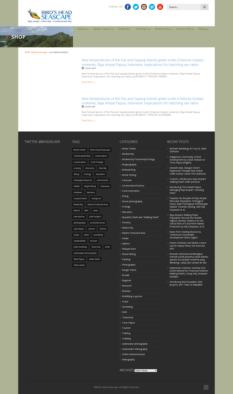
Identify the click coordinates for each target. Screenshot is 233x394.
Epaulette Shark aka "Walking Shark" (140, 217)
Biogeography (129, 164)
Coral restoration (130, 190)
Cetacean (127, 180)
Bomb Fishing (129, 174)
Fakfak (76, 186)
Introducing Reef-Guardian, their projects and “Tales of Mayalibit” (186, 283)
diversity (103, 168)
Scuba (125, 301)
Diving (125, 196)
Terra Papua (128, 322)
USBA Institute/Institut (133, 354)
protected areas (97, 222)
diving (76, 174)
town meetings (80, 247)
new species (79, 216)
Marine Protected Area (98, 204)
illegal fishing (90, 186)
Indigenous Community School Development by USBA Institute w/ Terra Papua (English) (187, 159)
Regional (126, 280)
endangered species (83, 180)
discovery (89, 168)
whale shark (94, 259)
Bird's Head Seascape (36, 52)
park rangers (95, 216)
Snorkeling (127, 306)
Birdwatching (128, 169)
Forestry (126, 222)
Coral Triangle (97, 162)
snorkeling (98, 234)
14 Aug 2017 (90, 68)
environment (102, 180)
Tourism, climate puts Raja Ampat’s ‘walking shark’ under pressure (188, 180)
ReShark (126, 291)
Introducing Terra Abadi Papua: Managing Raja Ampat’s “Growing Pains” (187, 189)
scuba (76, 234)
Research (127, 285)
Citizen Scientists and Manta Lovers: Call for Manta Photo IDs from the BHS (188, 245)
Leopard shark (80, 198)
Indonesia (104, 186)
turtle (107, 247)
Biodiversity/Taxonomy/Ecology (138, 159)
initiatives (78, 192)
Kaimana (91, 192)
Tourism (126, 327)
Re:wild (125, 275)
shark (86, 234)
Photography (128, 264)
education (100, 174)
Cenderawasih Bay (82, 156)
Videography (128, 359)
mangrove (96, 198)
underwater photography (85, 253)
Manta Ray (78, 204)
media (125, 238)
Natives (126, 243)
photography (80, 222)
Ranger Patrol (129, 269)
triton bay (96, 247)
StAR (124, 311)
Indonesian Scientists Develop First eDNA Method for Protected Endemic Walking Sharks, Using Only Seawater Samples (189, 272)
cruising (77, 168)
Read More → (89, 82)
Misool (77, 210)
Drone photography (132, 201)
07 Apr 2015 (90, 106)
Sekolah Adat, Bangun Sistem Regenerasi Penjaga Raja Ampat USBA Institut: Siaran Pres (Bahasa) (188, 170)
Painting (126, 259)
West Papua (79, 259)
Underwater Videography (134, 348)
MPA (86, 210)
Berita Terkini (80, 149)
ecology (87, 174)
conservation (101, 156)
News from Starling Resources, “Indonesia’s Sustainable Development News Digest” (185, 234)
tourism (93, 240)
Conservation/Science (133, 185)
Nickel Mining (129, 254)
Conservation (80, 162)
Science (103, 228)
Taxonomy (127, 317)
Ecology (126, 206)
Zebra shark (79, 265)
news (95, 210)
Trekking (126, 338)
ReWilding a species (132, 296)
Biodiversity (128, 153)
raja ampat (79, 228)
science (91, 228)
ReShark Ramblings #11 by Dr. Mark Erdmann (188, 150)
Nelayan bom (129, 248)
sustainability (79, 240)
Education (127, 211)
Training (126, 333)
